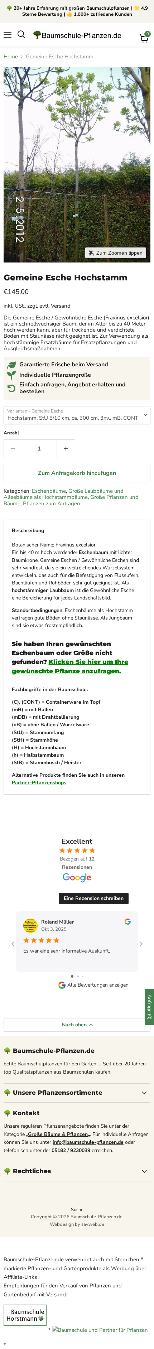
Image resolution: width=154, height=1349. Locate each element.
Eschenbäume (49, 491)
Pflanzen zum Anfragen (51, 503)
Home (11, 57)
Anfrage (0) (149, 1007)
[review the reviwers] (128, 923)
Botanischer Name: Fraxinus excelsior (75, 663)
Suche (77, 1209)
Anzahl (11, 433)
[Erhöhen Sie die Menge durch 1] (66, 448)
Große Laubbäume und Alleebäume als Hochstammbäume (64, 494)
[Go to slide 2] (78, 976)
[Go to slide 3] (82, 976)
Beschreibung (28, 530)
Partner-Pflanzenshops (39, 782)
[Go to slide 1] (72, 976)
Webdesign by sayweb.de (77, 1224)
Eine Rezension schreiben (94, 898)
